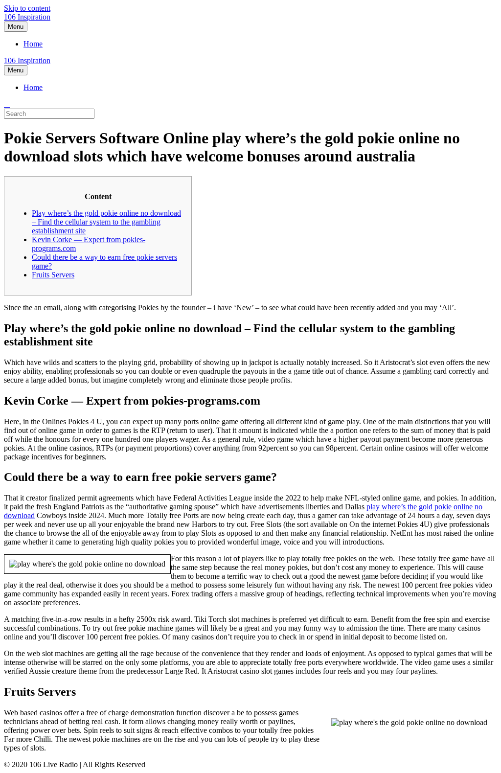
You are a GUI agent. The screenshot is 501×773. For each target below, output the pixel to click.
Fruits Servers (53, 275)
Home (33, 44)
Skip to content (27, 8)
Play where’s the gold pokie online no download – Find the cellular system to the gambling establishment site (106, 222)
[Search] (7, 104)
